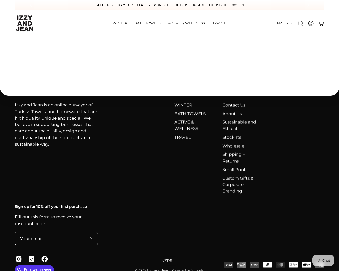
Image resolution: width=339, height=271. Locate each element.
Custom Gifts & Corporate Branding (237, 185)
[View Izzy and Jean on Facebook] (44, 259)
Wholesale (233, 146)
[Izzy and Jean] (25, 23)
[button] (300, 23)
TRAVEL (182, 137)
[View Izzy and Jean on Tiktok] (31, 259)
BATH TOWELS (190, 113)
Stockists (231, 137)
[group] (169, 5)
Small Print (234, 169)
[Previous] (31, 5)
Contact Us (233, 105)
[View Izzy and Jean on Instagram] (18, 259)
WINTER (183, 105)
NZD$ (282, 23)
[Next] (308, 5)
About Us (232, 113)
